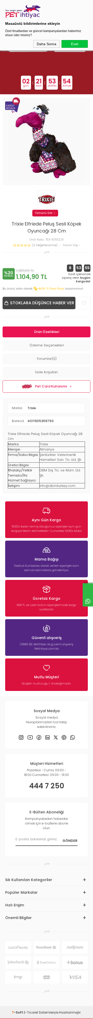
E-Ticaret (31, 1012)
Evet (74, 44)
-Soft (18, 1012)
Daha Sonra (46, 44)
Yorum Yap (71, 245)
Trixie (31, 408)
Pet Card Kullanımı (51, 386)
